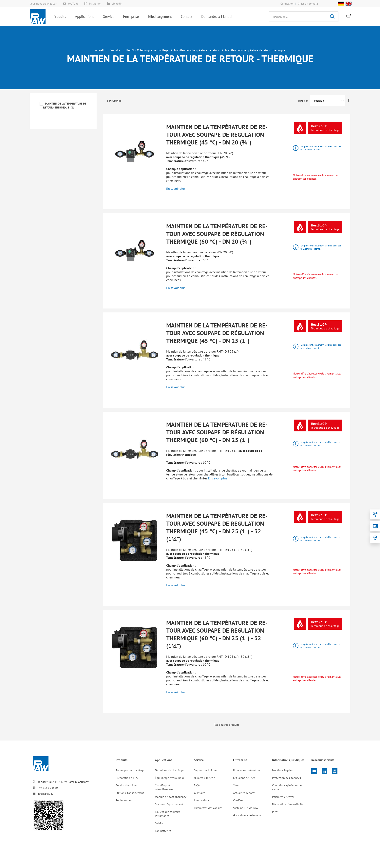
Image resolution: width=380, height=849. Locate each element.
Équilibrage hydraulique (169, 778)
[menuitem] (59, 16)
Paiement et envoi (283, 797)
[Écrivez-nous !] (375, 526)
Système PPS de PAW (245, 808)
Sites (236, 785)
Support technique (205, 770)
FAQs (197, 785)
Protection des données (286, 778)
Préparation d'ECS (127, 778)
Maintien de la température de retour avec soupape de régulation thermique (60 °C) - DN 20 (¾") (217, 233)
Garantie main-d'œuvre (247, 815)
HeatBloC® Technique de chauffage (147, 50)
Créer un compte (308, 3)
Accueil (99, 50)
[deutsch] (341, 4)
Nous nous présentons (246, 770)
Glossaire (199, 793)
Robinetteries (124, 800)
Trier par (303, 100)
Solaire (159, 823)
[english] (348, 4)
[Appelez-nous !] (375, 514)
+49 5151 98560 (47, 788)
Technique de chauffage (130, 770)
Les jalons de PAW (244, 778)
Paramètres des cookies (208, 808)
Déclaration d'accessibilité (287, 804)
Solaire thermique (126, 785)
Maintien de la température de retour (197, 50)
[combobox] (303, 16)
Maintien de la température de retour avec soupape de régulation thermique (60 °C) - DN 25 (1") (217, 432)
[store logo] (38, 16)
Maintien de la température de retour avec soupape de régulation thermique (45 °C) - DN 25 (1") (217, 332)
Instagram (95, 3)
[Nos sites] (375, 538)
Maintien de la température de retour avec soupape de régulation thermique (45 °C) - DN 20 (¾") (217, 134)
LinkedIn (117, 3)
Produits (115, 50)
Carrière (238, 800)
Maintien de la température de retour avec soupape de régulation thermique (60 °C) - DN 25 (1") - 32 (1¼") (217, 634)
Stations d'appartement (130, 793)
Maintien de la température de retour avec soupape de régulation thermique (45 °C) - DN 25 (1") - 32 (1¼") (217, 527)
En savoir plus (175, 189)
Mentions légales (282, 770)
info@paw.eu (45, 793)
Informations (201, 800)
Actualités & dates (244, 793)
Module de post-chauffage (171, 797)
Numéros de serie (204, 778)
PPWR (275, 812)
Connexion (287, 3)
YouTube (73, 3)
